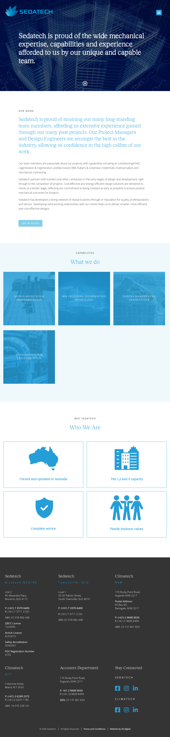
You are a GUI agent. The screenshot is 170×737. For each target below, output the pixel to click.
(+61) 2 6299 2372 (18, 696)
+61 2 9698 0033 (73, 690)
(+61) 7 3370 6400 (18, 608)
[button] (159, 12)
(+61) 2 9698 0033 (128, 617)
